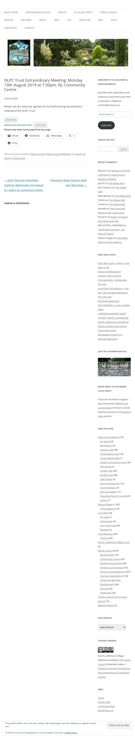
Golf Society (106, 479)
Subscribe (106, 125)
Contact (29, 27)
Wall (57, 20)
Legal (114, 20)
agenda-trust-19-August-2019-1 (18, 124)
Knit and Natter (108, 491)
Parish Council (108, 12)
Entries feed (104, 702)
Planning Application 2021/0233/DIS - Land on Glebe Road (114, 305)
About (42, 20)
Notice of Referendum (109, 271)
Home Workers (108, 487)
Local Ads (103, 512)
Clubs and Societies (108, 437)
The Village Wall (116, 183)
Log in (101, 697)
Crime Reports (107, 508)
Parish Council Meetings (58, 154)
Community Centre (110, 559)
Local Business (105, 533)
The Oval (104, 588)
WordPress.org (105, 710)
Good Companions (110, 483)
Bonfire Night (107, 554)
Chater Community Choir (113, 462)
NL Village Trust (83, 12)
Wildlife (8, 20)
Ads (69, 20)
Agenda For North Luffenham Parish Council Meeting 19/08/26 (114, 175)
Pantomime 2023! (107, 330)
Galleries (26, 20)
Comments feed (106, 706)
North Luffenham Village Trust (114, 542)
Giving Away (106, 521)
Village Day (105, 592)
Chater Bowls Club (109, 458)
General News (105, 504)
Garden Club (106, 475)
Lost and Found (108, 525)
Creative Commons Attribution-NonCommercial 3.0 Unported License (114, 672)
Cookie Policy (70, 732)
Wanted (104, 529)
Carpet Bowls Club (109, 454)
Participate (10, 27)
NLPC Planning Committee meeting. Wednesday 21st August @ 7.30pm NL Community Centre (24, 185)
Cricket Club (106, 470)
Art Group (105, 441)
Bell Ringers (106, 445)
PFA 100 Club (104, 296)
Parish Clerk (19, 158)
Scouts (103, 500)
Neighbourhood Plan (38, 12)
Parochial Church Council (113, 496)
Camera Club (106, 449)
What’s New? (11, 12)
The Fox (104, 538)
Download (11, 119)
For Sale (104, 517)
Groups (62, 12)
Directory (85, 20)
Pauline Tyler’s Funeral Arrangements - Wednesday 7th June (112, 280)
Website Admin (106, 605)
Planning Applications (111, 576)
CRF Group (105, 466)
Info (100, 20)
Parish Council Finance (111, 567)
